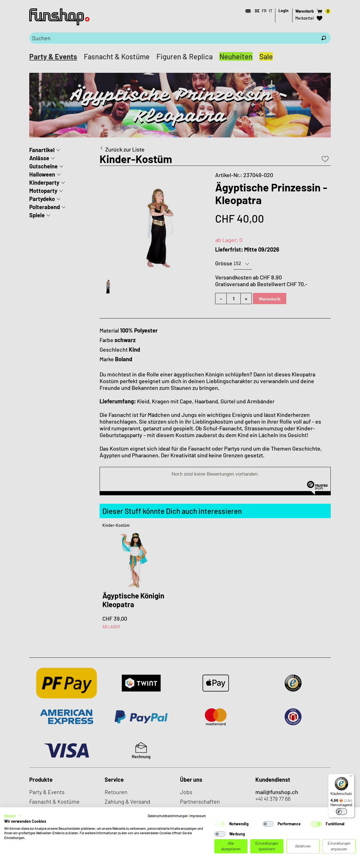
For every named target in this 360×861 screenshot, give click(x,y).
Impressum (198, 816)
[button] (13, 816)
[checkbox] (220, 824)
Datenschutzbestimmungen (168, 816)
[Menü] (351, 777)
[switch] (341, 811)
